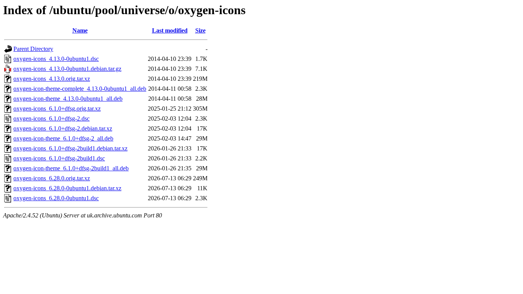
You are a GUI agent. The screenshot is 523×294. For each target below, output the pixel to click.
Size (200, 30)
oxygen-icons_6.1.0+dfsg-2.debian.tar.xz (62, 128)
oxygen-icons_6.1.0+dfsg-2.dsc (51, 118)
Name (80, 30)
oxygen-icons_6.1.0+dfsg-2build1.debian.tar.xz (70, 148)
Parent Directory (33, 49)
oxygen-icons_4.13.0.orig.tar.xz (51, 78)
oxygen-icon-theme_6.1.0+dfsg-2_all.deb (63, 138)
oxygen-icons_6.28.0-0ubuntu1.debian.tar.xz (67, 188)
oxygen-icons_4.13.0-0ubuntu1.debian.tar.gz (67, 68)
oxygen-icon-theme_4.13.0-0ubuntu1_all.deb (68, 98)
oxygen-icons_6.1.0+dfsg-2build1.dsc (59, 158)
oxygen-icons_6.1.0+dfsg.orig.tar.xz (57, 108)
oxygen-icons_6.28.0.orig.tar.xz (51, 178)
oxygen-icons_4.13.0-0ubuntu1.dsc (56, 59)
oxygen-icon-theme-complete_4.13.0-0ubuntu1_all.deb (79, 88)
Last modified (170, 30)
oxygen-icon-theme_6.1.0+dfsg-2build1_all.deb (71, 168)
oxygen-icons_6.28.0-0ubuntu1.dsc (56, 198)
